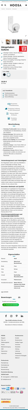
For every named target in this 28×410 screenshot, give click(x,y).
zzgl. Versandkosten (7, 90)
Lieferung (17, 351)
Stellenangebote (5, 342)
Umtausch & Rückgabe (20, 355)
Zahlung (17, 349)
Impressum (4, 353)
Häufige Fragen (19, 342)
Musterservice (18, 340)
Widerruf (17, 357)
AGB (2, 349)
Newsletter (17, 346)
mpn (2, 292)
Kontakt (17, 338)
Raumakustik (4, 367)
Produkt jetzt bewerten (11, 304)
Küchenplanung (5, 365)
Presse (3, 344)
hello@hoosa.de (7, 379)
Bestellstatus (18, 353)
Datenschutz (4, 351)
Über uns (3, 340)
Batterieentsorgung (6, 346)
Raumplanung (4, 362)
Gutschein (17, 344)
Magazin (3, 338)
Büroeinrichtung (5, 369)
